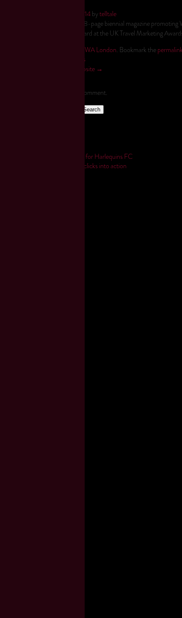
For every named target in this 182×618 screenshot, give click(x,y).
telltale (107, 14)
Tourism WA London (89, 50)
